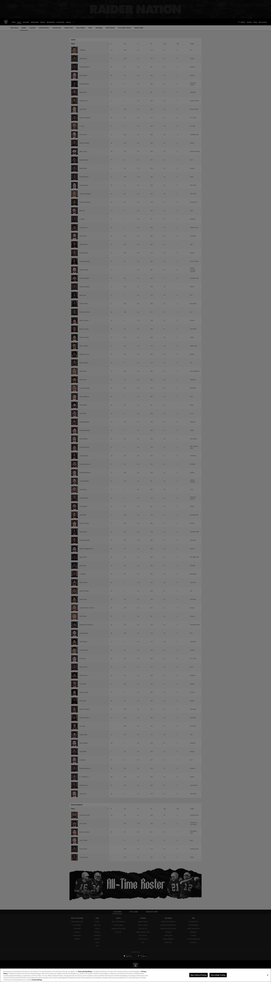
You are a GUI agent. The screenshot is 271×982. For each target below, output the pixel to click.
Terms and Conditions (85, 971)
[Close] (267, 975)
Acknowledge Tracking (218, 975)
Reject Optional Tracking (198, 975)
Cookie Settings (37, 980)
